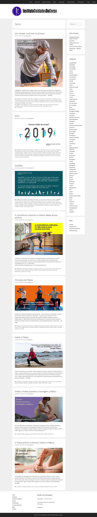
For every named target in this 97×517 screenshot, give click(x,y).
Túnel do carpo (22, 157)
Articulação (30, 98)
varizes (27, 157)
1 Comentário (19, 107)
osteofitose (51, 101)
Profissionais (80, 2)
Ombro (25, 154)
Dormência (56, 151)
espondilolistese (42, 100)
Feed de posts (72, 226)
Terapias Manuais (71, 2)
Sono (27, 103)
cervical (59, 98)
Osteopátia (30, 154)
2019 (17, 116)
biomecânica (72, 77)
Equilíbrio (36, 100)
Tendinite (58, 155)
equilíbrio (18, 104)
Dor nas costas (27, 100)
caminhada (54, 98)
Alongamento (19, 98)
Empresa (14, 497)
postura (60, 101)
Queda (71, 185)
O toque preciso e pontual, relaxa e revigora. (35, 442)
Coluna (16, 100)
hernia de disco (55, 104)
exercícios (17, 101)
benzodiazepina (73, 75)
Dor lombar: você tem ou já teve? (30, 33)
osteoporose (32, 106)
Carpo (27, 151)
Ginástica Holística (46, 2)
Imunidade (49, 152)
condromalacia (73, 99)
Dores (32, 100)
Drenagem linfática (19, 152)
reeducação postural (47, 106)
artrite (40, 98)
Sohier (51, 155)
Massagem (21, 154)
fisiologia (71, 133)
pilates (36, 106)
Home (30, 2)
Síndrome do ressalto (45, 155)
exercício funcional (32, 104)
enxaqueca (72, 113)
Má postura (42, 101)
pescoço (71, 175)
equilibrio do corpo (74, 117)
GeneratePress (59, 515)
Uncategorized (73, 208)
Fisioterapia (61, 2)
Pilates (54, 2)
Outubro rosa (48, 203)
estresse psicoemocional (56, 100)
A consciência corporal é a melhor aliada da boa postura (36, 216)
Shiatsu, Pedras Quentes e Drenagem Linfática (35, 391)
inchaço (53, 152)
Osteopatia (35, 154)
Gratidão (19, 165)
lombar (21, 106)
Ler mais (50, 95)
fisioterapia (45, 104)
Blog (88, 2)
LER (70, 145)
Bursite (53, 150)
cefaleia (71, 91)
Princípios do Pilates (24, 280)
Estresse (48, 100)
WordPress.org (73, 230)
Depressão (20, 100)
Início (13, 495)
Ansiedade (25, 98)
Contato (94, 2)
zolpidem (71, 212)
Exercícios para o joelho (75, 46)
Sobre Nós (37, 2)
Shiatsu (38, 155)
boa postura (49, 98)
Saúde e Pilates (21, 337)
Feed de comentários (74, 228)
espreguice (72, 121)
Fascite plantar (73, 129)
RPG (21, 103)
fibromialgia (22, 101)
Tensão (30, 103)
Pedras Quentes (48, 154)
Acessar (71, 224)
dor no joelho (72, 105)
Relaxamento (27, 155)
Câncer (16, 151)
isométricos (72, 143)
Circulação (32, 151)
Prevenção (17, 103)
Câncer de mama (22, 151)
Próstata (22, 155)
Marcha (47, 101)
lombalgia (17, 106)
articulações (36, 98)
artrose (44, 98)
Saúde (23, 103)
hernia (49, 104)
